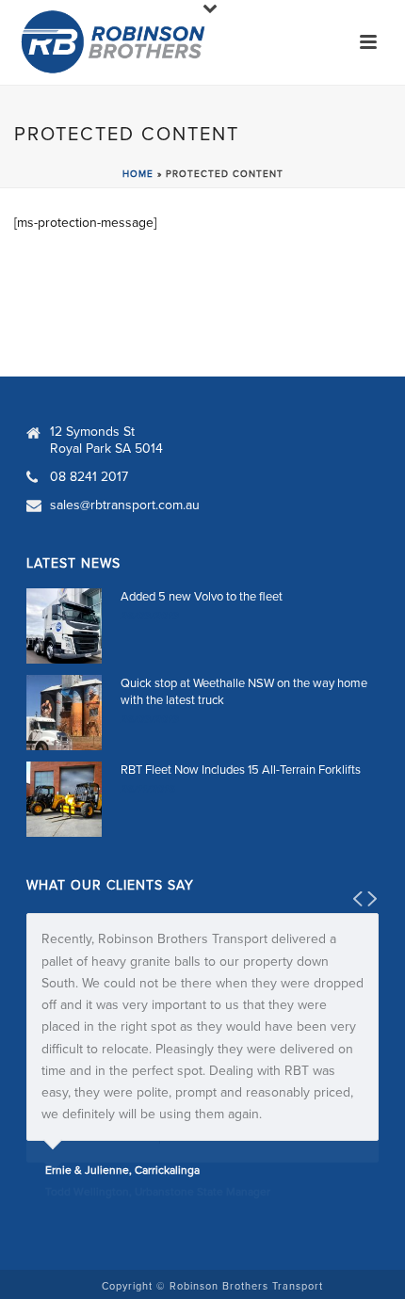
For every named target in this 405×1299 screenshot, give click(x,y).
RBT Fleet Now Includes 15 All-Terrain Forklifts (241, 770)
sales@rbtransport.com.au (125, 505)
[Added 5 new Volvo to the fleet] (64, 626)
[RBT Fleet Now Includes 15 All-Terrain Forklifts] (64, 799)
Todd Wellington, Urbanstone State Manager (157, 1191)
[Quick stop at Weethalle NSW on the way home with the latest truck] (64, 712)
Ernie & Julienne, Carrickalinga (122, 1170)
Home (138, 174)
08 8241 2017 (89, 477)
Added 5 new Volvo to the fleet (202, 596)
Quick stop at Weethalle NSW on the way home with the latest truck (244, 692)
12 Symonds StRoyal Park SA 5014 (106, 440)
